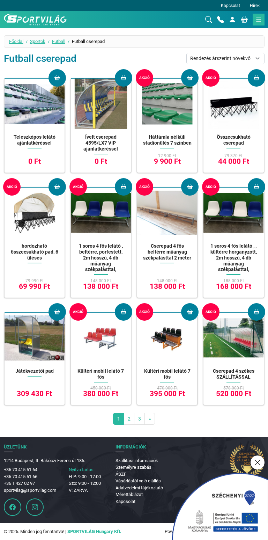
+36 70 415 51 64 (20, 469)
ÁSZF (121, 474)
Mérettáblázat (129, 494)
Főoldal (16, 41)
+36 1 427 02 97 (19, 483)
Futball (58, 41)
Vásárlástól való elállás (138, 480)
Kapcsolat (230, 5)
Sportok (37, 41)
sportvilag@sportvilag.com (30, 490)
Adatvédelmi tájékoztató (139, 487)
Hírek (255, 5)
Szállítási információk (137, 460)
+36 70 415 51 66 (20, 476)
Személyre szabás (133, 467)
